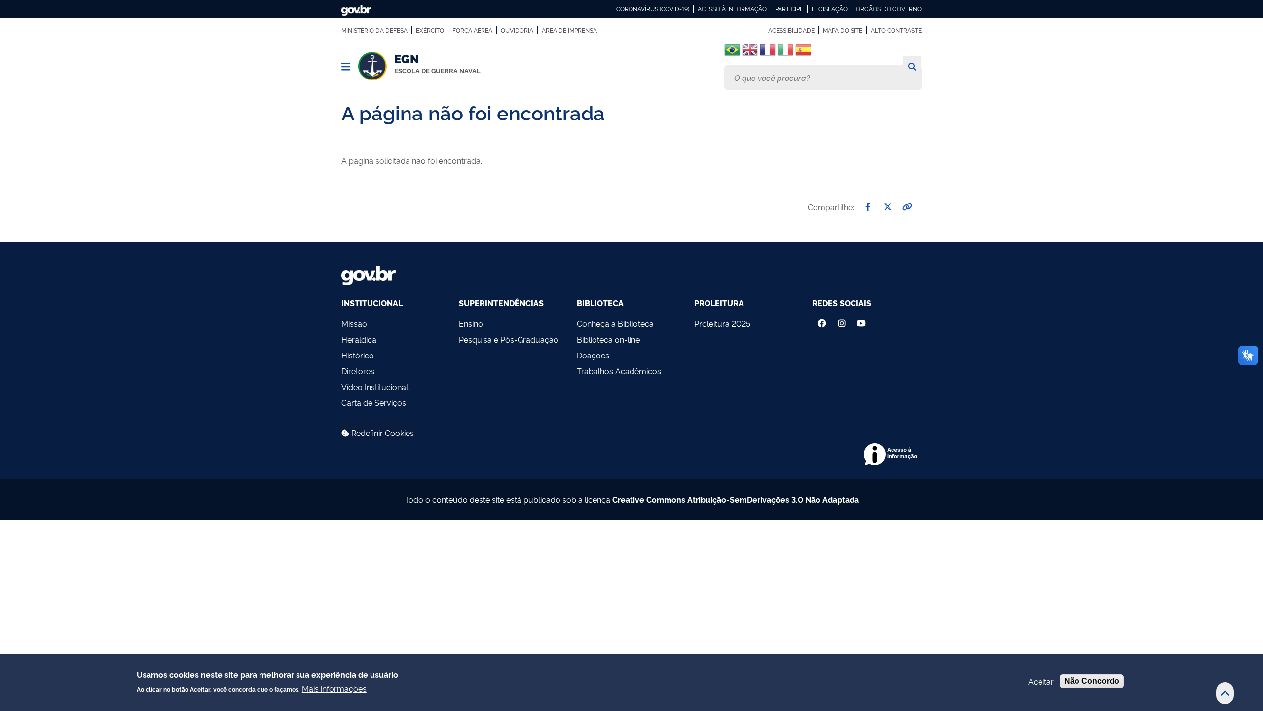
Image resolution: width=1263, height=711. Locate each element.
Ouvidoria (517, 30)
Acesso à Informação (732, 9)
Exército (430, 30)
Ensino (471, 323)
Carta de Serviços (373, 402)
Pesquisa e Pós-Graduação (508, 339)
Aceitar (1041, 681)
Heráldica (358, 339)
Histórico (357, 355)
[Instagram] (842, 321)
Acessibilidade (791, 30)
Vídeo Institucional (374, 386)
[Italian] (785, 53)
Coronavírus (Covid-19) (652, 9)
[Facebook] (822, 321)
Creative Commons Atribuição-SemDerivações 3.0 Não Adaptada (735, 499)
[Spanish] (803, 53)
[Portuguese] (732, 50)
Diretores (357, 370)
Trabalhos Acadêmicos (619, 370)
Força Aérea (472, 30)
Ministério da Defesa (374, 30)
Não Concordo (1091, 681)
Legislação (830, 9)
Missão (354, 323)
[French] (768, 53)
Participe (789, 9)
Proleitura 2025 (722, 323)
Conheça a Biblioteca (615, 323)
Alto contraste (896, 30)
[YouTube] (862, 321)
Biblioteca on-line (608, 339)
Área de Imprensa (569, 30)
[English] (750, 53)
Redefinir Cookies (381, 432)
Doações (593, 355)
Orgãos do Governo (889, 9)
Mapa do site (842, 30)
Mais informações (334, 687)
